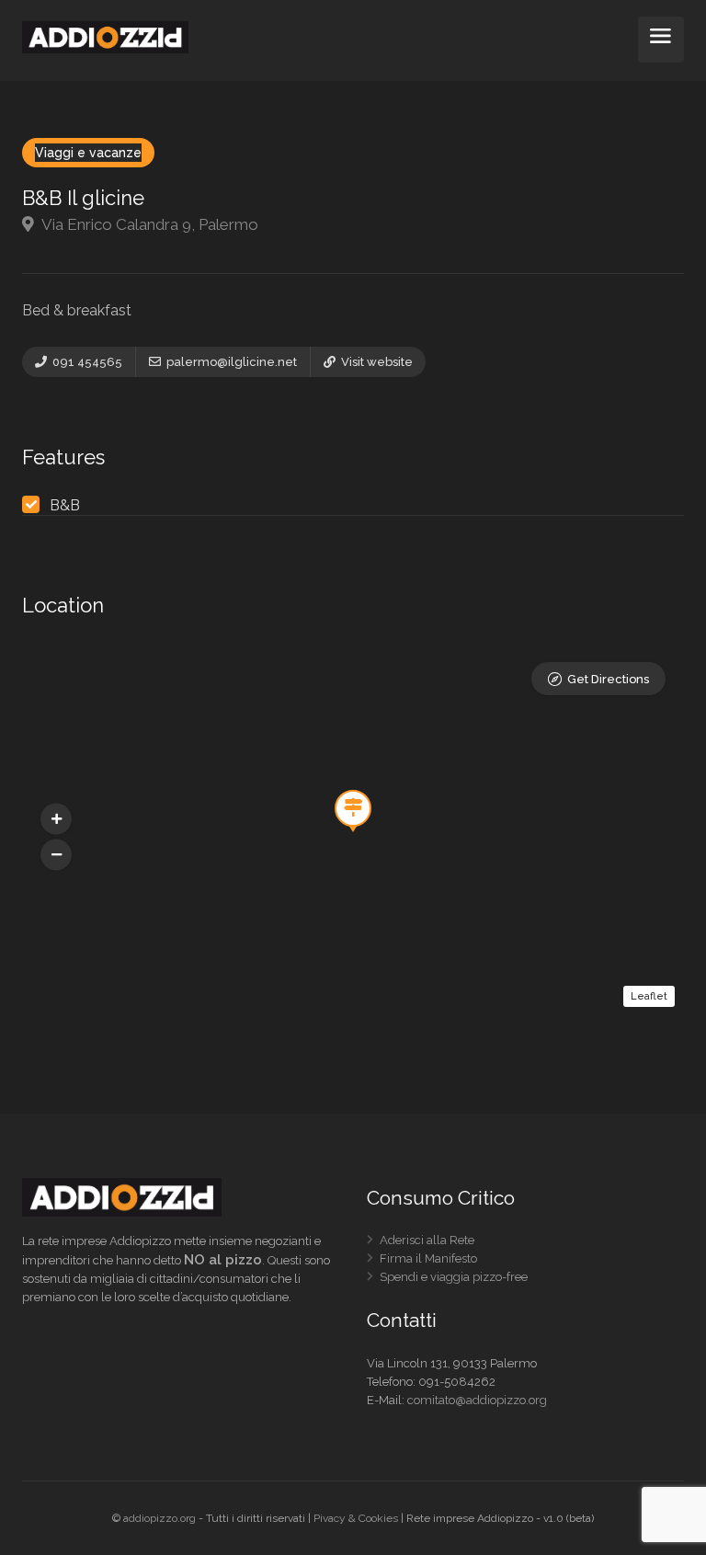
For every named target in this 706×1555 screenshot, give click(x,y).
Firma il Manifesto (428, 1262)
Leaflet (649, 996)
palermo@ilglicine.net (230, 362)
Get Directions (608, 679)
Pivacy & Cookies (355, 1518)
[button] (56, 855)
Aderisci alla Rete (427, 1244)
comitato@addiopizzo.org (477, 1400)
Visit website (375, 362)
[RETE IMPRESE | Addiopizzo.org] (105, 36)
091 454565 (86, 362)
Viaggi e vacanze (88, 152)
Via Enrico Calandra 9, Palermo (148, 224)
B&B (65, 505)
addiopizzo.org (159, 1518)
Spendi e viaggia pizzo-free (454, 1280)
